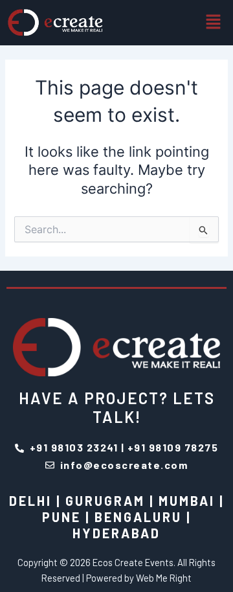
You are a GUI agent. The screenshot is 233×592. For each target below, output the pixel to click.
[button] (214, 22)
